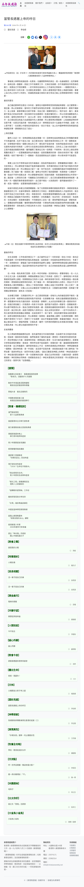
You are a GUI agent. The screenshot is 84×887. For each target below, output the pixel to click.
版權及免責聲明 (54, 880)
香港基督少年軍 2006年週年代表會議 (17, 526)
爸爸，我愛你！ (14, 676)
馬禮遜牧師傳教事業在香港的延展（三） (24, 720)
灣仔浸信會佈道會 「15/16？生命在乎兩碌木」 (19, 465)
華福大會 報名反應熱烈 (17, 392)
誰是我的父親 (13, 548)
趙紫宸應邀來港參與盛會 (17, 661)
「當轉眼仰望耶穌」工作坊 (18, 490)
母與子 (10, 789)
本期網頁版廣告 (71, 4)
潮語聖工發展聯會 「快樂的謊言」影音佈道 (18, 456)
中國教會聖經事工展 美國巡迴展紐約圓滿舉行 (18, 399)
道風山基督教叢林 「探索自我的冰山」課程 (18, 517)
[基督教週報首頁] (9, 4)
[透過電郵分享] (32, 37)
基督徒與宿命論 (14, 616)
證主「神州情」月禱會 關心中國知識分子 (17, 535)
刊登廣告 (73, 845)
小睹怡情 (11, 562)
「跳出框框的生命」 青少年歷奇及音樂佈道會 (18, 474)
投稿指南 (73, 853)
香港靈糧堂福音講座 (16, 449)
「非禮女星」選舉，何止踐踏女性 (21, 735)
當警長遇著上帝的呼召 (17, 706)
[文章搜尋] (82, 4)
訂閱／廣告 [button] (58, 3)
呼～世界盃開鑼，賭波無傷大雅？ (21, 765)
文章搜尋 (73, 850)
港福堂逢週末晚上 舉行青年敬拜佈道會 (17, 435)
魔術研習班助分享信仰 (17, 497)
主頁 (21, 4)
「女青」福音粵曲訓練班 (17, 503)
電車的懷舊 (12, 602)
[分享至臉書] (36, 37)
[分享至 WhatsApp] (28, 37)
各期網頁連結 (28, 4)
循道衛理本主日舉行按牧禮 (18, 421)
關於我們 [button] (38, 3)
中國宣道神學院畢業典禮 (17, 509)
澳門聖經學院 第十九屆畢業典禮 (16, 413)
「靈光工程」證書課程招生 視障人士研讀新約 (18, 483)
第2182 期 (7, 25)
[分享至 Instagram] (45, 37)
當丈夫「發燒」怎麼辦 (17, 804)
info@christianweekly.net (53, 865)
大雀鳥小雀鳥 (13, 819)
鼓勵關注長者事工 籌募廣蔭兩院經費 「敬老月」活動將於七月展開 (23, 375)
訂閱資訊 (73, 848)
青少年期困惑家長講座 (17, 443)
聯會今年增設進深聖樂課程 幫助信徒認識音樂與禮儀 (18, 384)
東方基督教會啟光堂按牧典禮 (19, 427)
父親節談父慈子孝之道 (17, 691)
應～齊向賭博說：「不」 (17, 774)
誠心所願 (11, 646)
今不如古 (11, 631)
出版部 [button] (48, 3)
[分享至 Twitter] (40, 37)
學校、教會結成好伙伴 (17, 750)
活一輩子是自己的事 (16, 577)
